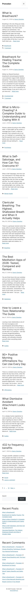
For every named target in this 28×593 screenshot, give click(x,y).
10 (9, 488)
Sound (6, 477)
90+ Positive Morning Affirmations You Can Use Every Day (14, 359)
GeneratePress (14, 590)
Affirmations (8, 390)
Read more (16, 41)
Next (13, 488)
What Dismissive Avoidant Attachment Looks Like (13, 403)
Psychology (7, 147)
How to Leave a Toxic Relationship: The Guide (13, 311)
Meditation (7, 299)
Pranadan (6, 4)
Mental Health (8, 193)
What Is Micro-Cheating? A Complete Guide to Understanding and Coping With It (14, 113)
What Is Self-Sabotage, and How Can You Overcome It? (11, 161)
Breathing (7, 248)
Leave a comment (9, 480)
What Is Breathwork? (10, 14)
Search (4, 496)
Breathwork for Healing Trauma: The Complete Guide (12, 61)
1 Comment (7, 48)
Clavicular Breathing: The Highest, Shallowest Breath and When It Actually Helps (13, 210)
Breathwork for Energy (9, 565)
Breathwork (7, 46)
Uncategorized (8, 96)
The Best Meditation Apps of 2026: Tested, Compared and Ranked (14, 263)
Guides (6, 346)
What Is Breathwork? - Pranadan (12, 547)
